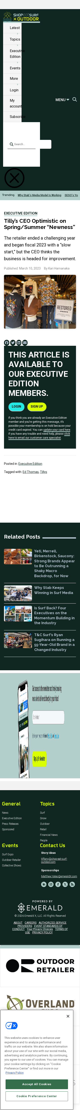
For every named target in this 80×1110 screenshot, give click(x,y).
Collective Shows (11, 865)
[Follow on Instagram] (51, 884)
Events (15, 68)
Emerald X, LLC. (33, 915)
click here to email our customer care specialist (39, 435)
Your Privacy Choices (40, 929)
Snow (43, 818)
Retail (43, 829)
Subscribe (18, 117)
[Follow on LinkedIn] (43, 884)
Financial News (49, 835)
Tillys (43, 472)
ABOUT (18, 922)
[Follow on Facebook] (58, 884)
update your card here (56, 429)
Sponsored (8, 829)
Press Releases (10, 824)
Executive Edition (20, 213)
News (5, 812)
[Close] (68, 1016)
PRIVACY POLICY (42, 932)
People (43, 840)
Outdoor (45, 824)
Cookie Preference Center (36, 1096)
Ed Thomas (31, 472)
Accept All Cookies (36, 1084)
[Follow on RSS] (72, 884)
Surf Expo (7, 854)
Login (14, 90)
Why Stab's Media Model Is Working (39, 195)
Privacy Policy (15, 1072)
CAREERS (30, 922)
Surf (42, 812)
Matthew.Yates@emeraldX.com (59, 876)
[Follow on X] (65, 884)
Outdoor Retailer (11, 860)
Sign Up (37, 406)
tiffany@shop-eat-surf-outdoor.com (54, 860)
